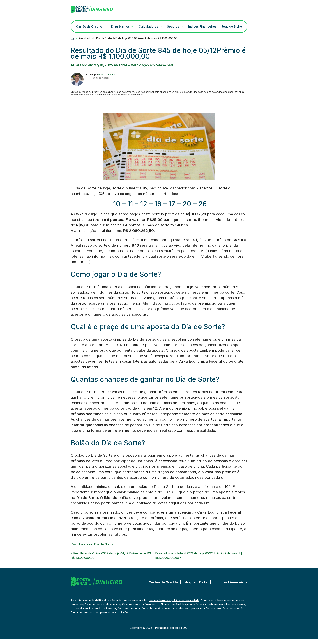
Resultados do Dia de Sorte (92, 544)
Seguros (173, 26)
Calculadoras (148, 26)
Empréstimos (120, 26)
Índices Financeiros (202, 26)
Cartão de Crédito (89, 26)
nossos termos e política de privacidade (174, 600)
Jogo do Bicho (231, 26)
